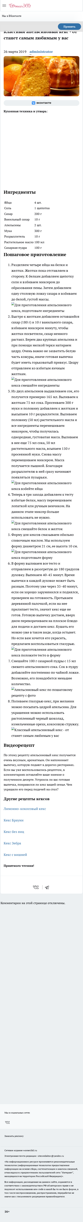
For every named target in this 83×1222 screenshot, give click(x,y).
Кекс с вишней (15, 854)
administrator (41, 51)
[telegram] (48, 887)
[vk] (36, 887)
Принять (69, 26)
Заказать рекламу (14, 1136)
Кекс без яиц (14, 831)
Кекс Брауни (14, 820)
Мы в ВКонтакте (12, 16)
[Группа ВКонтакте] (41, 103)
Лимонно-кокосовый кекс (25, 809)
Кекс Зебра (12, 843)
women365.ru (30, 1150)
